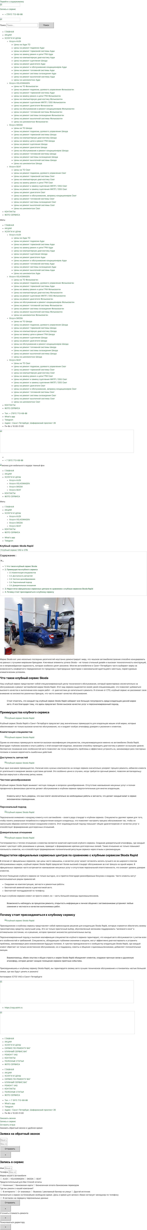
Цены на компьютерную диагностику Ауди (34, 57)
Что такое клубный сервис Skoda (21, 566)
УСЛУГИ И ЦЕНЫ (13, 38)
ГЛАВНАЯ (9, 32)
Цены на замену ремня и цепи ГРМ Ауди (33, 54)
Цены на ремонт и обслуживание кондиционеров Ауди (40, 67)
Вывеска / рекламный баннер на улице (52, 1191)
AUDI (5, 1179)
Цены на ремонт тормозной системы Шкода (35, 134)
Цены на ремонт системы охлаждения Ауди (35, 73)
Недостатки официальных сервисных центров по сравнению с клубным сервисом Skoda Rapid (50, 589)
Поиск (3, 25)
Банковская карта (24, 1185)
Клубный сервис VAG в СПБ (14, 550)
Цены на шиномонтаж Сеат (27, 208)
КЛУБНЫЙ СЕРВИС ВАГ (16, 1051)
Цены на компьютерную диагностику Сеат (34, 179)
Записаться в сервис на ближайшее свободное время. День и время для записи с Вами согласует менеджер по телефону (59, 1195)
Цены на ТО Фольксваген (26, 86)
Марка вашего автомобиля (13, 1175)
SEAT (38, 1179)
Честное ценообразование (24, 579)
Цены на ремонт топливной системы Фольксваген (38, 112)
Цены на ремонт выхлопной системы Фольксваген (38, 118)
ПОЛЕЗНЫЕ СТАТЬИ (14, 1061)
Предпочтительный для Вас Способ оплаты (21, 1182)
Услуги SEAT (15, 166)
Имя (2, 1168)
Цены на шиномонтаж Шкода (28, 163)
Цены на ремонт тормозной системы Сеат (34, 176)
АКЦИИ (8, 35)
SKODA (30, 1179)
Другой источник (82, 1191)
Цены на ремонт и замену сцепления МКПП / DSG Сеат (40, 186)
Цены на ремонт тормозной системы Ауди (34, 51)
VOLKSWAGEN (17, 1179)
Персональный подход (22, 582)
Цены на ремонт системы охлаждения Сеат (35, 202)
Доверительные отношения (24, 585)
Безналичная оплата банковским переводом (57, 1185)
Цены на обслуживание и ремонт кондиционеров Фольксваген (44, 109)
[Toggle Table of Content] (2, 561)
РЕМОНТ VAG (11, 1055)
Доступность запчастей (23, 576)
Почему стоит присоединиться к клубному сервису (30, 592)
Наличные (8, 1185)
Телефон (4, 1172)
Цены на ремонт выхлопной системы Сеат (34, 205)
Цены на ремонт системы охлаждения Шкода (36, 157)
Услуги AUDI (15, 41)
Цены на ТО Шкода (23, 128)
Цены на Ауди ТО (22, 44)
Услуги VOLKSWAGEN (19, 83)
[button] (73, 220)
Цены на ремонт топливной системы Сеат (34, 199)
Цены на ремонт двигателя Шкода (30, 147)
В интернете (9, 1191)
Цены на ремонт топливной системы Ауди (34, 70)
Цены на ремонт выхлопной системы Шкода (35, 160)
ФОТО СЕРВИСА (12, 215)
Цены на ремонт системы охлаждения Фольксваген (39, 115)
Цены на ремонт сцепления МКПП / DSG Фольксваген (40, 102)
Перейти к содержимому (12, 1)
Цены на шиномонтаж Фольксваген (31, 122)
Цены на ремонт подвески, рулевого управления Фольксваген (44, 89)
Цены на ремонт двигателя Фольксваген (33, 105)
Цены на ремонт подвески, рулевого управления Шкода (41, 131)
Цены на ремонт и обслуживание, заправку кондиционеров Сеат (45, 195)
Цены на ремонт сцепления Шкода (30, 61)
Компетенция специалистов (24, 573)
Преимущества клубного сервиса (22, 569)
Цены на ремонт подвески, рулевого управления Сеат (40, 173)
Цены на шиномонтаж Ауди (27, 80)
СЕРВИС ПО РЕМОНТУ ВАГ (18, 1048)
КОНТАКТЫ (10, 211)
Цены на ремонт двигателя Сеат (29, 192)
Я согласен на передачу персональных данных (25, 1198)
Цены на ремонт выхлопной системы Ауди (34, 77)
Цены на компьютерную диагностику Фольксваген (38, 99)
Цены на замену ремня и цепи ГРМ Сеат (33, 183)
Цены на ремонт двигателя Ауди (29, 64)
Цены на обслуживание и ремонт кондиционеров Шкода (41, 150)
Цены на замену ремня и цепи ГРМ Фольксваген (37, 96)
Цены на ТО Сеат (22, 170)
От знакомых (24, 1191)
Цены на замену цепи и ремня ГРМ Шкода (34, 141)
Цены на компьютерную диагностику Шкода (35, 138)
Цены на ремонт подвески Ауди (29, 48)
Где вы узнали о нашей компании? (16, 1188)
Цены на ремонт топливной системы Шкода (35, 154)
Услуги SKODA (16, 125)
